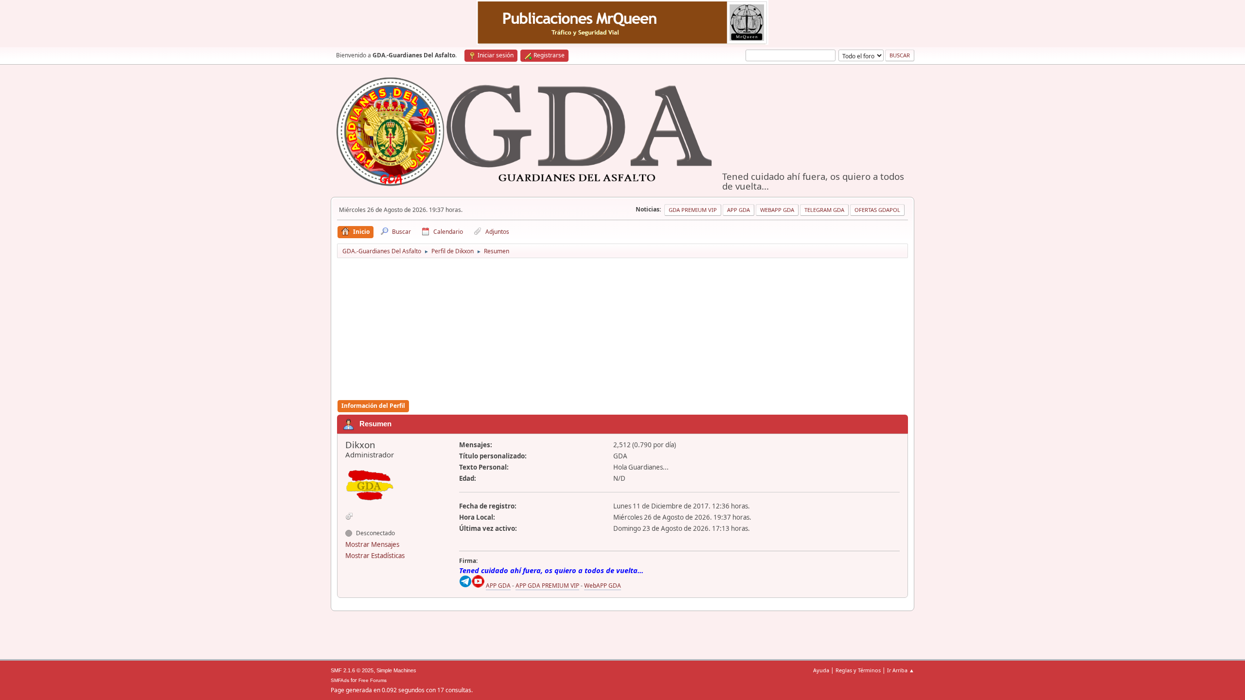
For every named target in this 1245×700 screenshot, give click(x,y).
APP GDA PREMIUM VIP (547, 585)
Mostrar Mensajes (372, 544)
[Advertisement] (622, 330)
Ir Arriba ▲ (900, 670)
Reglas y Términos (858, 670)
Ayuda (821, 670)
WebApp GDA (777, 209)
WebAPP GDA (602, 585)
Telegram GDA (824, 209)
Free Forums (372, 680)
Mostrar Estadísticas (375, 555)
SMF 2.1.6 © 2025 (352, 670)
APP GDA (498, 585)
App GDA (738, 209)
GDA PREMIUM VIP (693, 209)
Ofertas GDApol (877, 209)
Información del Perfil (373, 406)
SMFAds (340, 680)
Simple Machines (396, 670)
